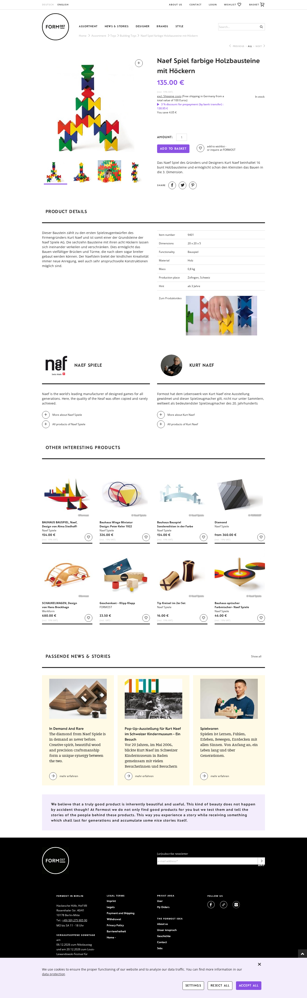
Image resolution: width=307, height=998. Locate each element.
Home (83, 36)
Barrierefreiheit (116, 931)
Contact (195, 4)
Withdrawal (114, 919)
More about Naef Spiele (67, 415)
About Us (175, 4)
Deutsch (48, 4)
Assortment (88, 26)
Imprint (111, 901)
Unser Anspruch (167, 930)
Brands (162, 26)
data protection (53, 974)
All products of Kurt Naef (182, 424)
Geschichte (164, 936)
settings (193, 985)
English (63, 4)
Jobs (159, 948)
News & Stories (117, 26)
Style (180, 26)
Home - (111, 937)
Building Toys (128, 36)
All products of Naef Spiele (68, 424)
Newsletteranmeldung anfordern (261, 862)
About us (162, 924)
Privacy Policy (115, 925)
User (160, 901)
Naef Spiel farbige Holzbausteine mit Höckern (169, 36)
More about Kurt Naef (181, 415)
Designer (143, 26)
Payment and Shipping (120, 913)
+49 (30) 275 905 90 (74, 920)
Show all (256, 656)
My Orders (163, 907)
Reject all (220, 985)
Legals (111, 907)
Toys (113, 36)
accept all (248, 985)
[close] (259, 964)
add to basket (173, 149)
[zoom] (96, 106)
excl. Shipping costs (169, 96)
